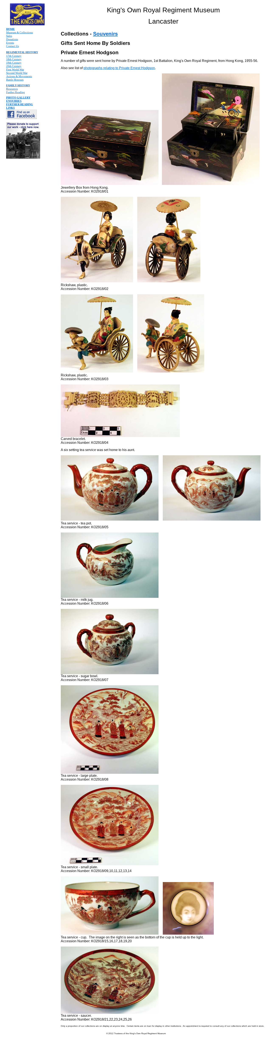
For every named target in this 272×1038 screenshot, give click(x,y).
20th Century (13, 66)
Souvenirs (105, 34)
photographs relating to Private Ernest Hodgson (119, 68)
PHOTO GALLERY (18, 97)
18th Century (13, 59)
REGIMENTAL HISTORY (22, 52)
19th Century (13, 62)
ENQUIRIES (13, 101)
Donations (12, 39)
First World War (15, 69)
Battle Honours (15, 79)
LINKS (10, 107)
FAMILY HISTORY (18, 85)
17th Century (13, 55)
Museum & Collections (19, 32)
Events (10, 42)
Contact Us (12, 46)
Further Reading (15, 92)
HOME (10, 29)
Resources (12, 88)
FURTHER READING (19, 104)
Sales (9, 35)
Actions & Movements (19, 76)
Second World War (16, 72)
